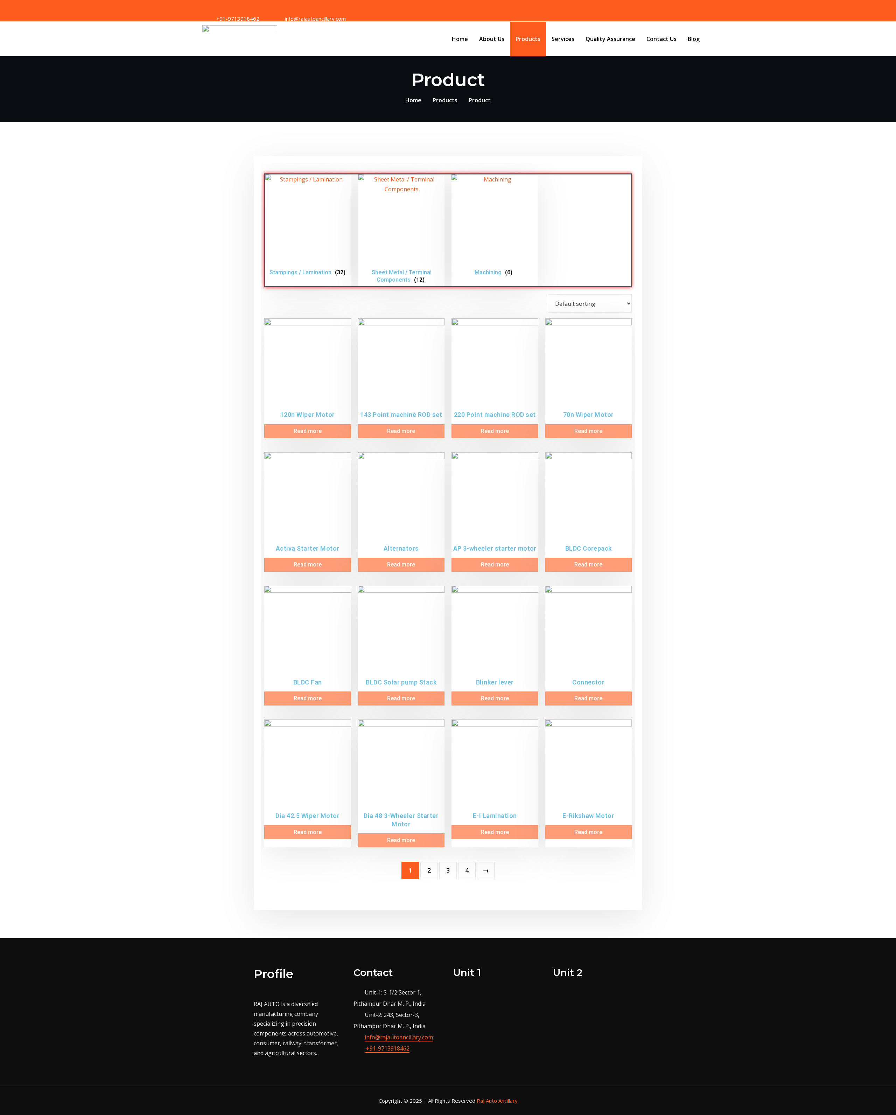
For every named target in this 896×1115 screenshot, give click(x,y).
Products (528, 39)
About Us (491, 39)
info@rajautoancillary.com (399, 1037)
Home (460, 39)
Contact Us (661, 39)
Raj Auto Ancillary (497, 1100)
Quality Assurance (610, 39)
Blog (694, 39)
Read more (308, 431)
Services (563, 39)
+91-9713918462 (387, 1048)
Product (480, 100)
